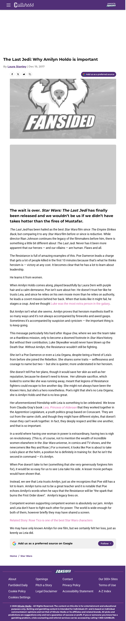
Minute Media (24, 606)
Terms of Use (107, 585)
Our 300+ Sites (108, 579)
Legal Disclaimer (46, 591)
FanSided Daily (18, 585)
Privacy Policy (71, 585)
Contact (68, 579)
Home (13, 556)
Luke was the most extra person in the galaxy (80, 303)
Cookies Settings (19, 597)
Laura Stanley (17, 66)
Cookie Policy (17, 591)
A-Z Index (105, 591)
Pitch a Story (44, 585)
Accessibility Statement (78, 591)
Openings (42, 579)
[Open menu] (8, 5)
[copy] (30, 74)
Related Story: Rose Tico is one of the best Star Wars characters (51, 520)
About (12, 579)
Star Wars (26, 556)
